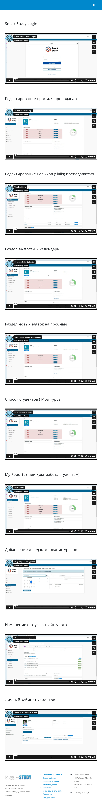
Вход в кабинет (49, 778)
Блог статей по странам (53, 775)
